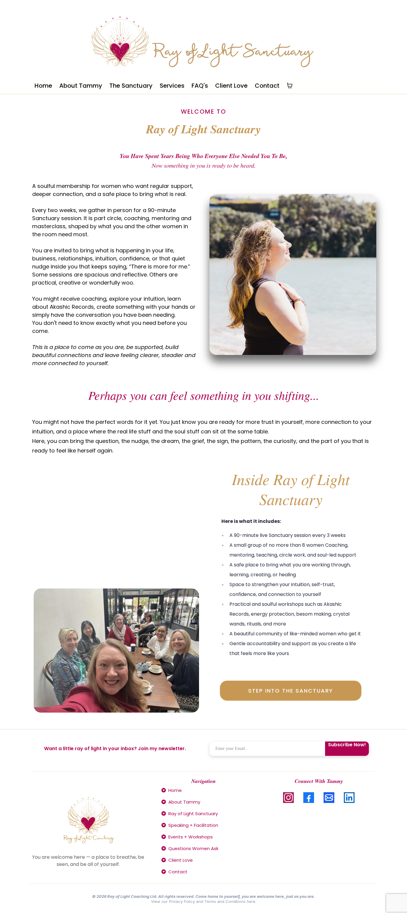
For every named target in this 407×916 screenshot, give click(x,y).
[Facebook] (309, 797)
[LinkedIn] (349, 797)
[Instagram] (288, 797)
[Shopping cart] (290, 86)
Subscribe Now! (347, 745)
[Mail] (329, 797)
